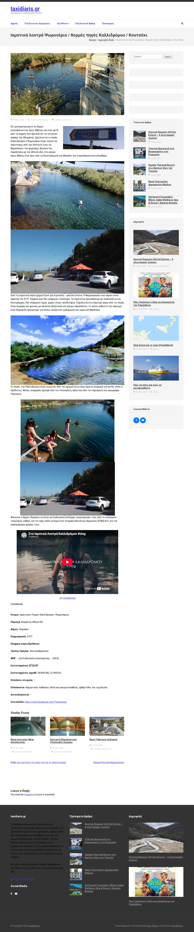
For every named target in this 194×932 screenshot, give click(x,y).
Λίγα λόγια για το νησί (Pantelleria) (153, 345)
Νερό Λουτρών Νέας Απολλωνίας (22, 741)
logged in (29, 794)
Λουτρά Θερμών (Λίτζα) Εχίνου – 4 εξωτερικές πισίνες (162, 135)
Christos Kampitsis (39, 120)
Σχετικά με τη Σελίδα (22, 878)
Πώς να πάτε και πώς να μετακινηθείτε (147, 386)
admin (156, 309)
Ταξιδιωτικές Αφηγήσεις (37, 23)
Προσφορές (108, 23)
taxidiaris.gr (25, 9)
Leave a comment (63, 120)
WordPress (177, 925)
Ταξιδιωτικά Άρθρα (85, 23)
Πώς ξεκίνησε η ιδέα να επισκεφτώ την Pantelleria (153, 304)
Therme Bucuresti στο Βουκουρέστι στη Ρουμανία (161, 151)
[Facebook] (136, 420)
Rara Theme (152, 925)
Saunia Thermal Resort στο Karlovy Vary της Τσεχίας (161, 168)
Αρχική (14, 23)
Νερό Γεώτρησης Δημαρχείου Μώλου (159, 183)
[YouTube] (143, 420)
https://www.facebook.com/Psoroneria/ (46, 702)
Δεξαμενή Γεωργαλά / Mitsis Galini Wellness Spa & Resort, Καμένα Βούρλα (163, 199)
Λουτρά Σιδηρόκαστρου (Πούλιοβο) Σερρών (63, 741)
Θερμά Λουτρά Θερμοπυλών (109, 762)
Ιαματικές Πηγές (106, 40)
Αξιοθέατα (62, 23)
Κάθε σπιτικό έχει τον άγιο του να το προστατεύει (38, 762)
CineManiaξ (69, 598)
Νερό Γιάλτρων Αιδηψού (103, 739)
